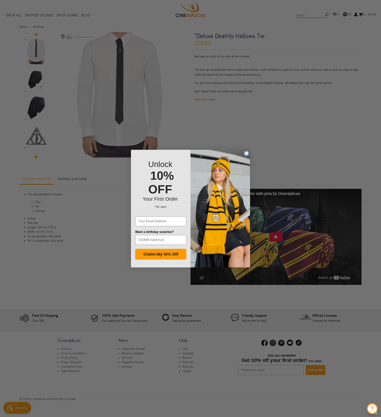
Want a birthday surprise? (154, 232)
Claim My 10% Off (160, 254)
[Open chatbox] (372, 408)
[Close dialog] (246, 153)
